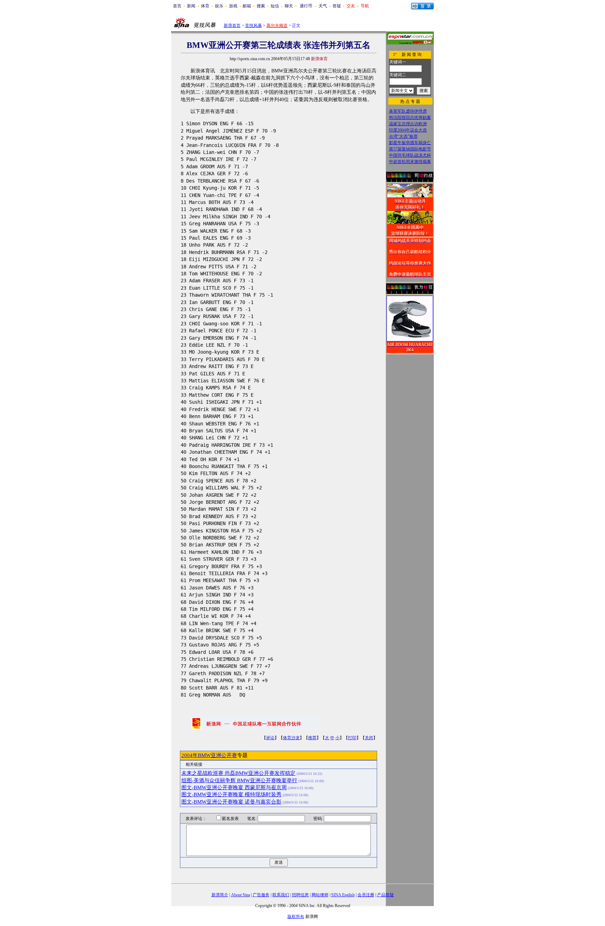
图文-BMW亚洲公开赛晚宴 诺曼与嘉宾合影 (231, 802)
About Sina (240, 894)
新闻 (191, 5)
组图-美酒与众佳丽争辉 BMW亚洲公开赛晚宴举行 (239, 780)
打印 (352, 737)
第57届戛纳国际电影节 (410, 149)
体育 (205, 5)
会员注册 (365, 894)
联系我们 (280, 894)
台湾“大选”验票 (403, 136)
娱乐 (219, 5)
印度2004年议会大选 (408, 130)
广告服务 (261, 894)
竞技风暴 (253, 25)
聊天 (289, 5)
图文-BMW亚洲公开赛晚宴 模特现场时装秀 (231, 794)
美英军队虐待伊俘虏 (408, 111)
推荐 (312, 737)
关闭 (369, 737)
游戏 (233, 5)
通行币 (306, 5)
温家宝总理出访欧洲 (408, 123)
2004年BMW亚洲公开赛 (209, 755)
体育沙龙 (291, 737)
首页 (177, 5)
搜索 (261, 5)
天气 (323, 5)
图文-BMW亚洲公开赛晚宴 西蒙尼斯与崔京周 (234, 787)
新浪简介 (219, 894)
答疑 (337, 5)
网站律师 (320, 894)
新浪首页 (232, 25)
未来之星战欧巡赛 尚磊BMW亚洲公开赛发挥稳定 (238, 773)
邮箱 (247, 5)
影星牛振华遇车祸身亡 (410, 142)
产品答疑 (385, 894)
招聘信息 (300, 894)
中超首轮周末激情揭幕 (410, 161)
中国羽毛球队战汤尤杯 (410, 155)
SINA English (343, 894)
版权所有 (295, 916)
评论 (270, 737)
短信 (275, 5)
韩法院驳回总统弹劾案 (410, 117)
